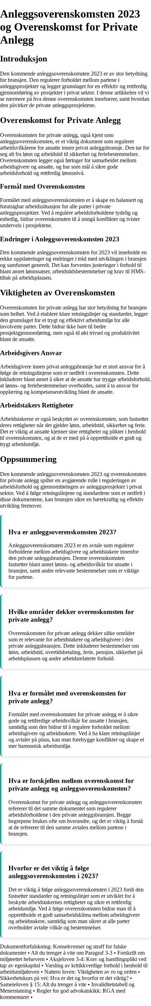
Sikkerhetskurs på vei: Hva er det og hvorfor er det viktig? (64, 978)
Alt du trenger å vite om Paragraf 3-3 (71, 953)
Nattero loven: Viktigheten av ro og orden (90, 972)
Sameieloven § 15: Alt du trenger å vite (43, 984)
